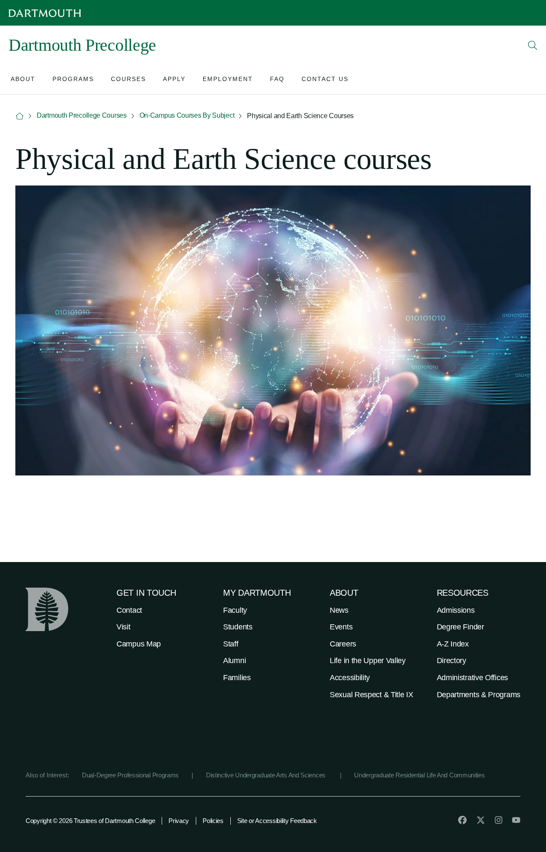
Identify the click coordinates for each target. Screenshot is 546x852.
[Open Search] (532, 45)
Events (341, 627)
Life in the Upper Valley (368, 660)
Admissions (456, 610)
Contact (129, 610)
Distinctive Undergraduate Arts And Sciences (266, 775)
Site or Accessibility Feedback (277, 820)
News (339, 610)
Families (237, 677)
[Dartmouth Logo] (45, 13)
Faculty (235, 610)
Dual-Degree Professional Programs (130, 775)
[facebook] (462, 820)
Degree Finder (460, 627)
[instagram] (498, 820)
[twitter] (480, 820)
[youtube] (516, 820)
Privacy (178, 820)
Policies (213, 820)
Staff (230, 644)
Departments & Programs (478, 694)
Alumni (234, 660)
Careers (343, 644)
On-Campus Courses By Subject (187, 115)
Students (238, 627)
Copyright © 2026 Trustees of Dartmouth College (90, 820)
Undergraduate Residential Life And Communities (419, 775)
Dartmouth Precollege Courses (82, 115)
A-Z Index (453, 644)
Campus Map (138, 644)
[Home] (19, 116)
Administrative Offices (472, 677)
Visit (123, 627)
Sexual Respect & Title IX (371, 694)
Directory (451, 660)
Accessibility (350, 677)
